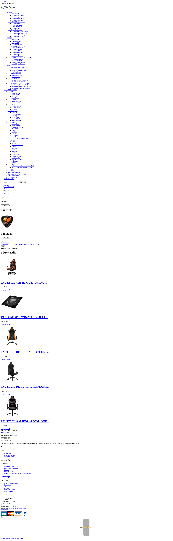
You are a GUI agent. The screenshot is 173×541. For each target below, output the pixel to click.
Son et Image (13, 128)
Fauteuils (14, 146)
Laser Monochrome (17, 75)
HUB (13, 141)
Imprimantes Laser (14, 73)
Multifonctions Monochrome (20, 80)
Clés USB (14, 112)
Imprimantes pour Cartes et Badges (21, 86)
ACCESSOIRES (10, 90)
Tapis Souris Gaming (18, 159)
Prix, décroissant (34, 244)
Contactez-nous (8, 471)
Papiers (11, 122)
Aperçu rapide (5, 290)
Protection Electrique (17, 145)
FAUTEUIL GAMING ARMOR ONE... (25, 421)
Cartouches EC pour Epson (19, 35)
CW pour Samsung (17, 44)
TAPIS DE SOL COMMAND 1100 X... (24, 317)
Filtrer (2, 246)
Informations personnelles (11, 483)
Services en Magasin (14, 172)
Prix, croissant (25, 244)
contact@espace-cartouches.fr (17, 508)
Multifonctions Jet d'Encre (19, 70)
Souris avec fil (16, 93)
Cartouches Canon (17, 25)
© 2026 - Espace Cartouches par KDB (12, 538)
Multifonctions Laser (15, 78)
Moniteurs (18, 137)
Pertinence (4, 243)
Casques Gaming (16, 154)
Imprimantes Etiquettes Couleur (20, 85)
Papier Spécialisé (16, 125)
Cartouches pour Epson (18, 18)
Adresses (6, 488)
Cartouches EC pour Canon (19, 33)
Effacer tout (5, 205)
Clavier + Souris (16, 109)
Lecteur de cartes (16, 143)
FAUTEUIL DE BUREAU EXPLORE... (25, 352)
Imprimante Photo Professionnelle (21, 88)
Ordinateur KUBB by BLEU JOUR (22, 167)
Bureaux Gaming (16, 156)
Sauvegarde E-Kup (13, 175)
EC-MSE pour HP (17, 60)
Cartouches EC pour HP (18, 36)
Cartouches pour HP (17, 20)
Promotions (7, 453)
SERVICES (9, 171)
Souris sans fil (15, 94)
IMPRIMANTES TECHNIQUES (19, 83)
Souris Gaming (16, 158)
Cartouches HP (16, 28)
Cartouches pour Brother (19, 15)
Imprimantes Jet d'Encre (16, 67)
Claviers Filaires (16, 106)
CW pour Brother (17, 41)
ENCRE (8, 12)
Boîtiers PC (15, 161)
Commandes (7, 485)
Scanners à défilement (18, 103)
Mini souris (15, 96)
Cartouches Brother (17, 23)
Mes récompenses (9, 491)
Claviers (11, 104)
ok (2, 198)
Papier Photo (15, 124)
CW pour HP (15, 43)
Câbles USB (15, 117)
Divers (11, 140)
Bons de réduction (9, 489)
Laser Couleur (16, 77)
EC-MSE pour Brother (18, 59)
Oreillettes (14, 132)
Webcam (14, 133)
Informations (4, 509)
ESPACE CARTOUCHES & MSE (19, 57)
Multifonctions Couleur (18, 81)
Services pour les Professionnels (17, 174)
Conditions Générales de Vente (13, 468)
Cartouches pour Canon (18, 17)
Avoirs (6, 486)
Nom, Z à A (17, 244)
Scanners (12, 99)
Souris (11, 91)
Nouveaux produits (9, 455)
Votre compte (5, 477)
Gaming (11, 149)
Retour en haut (6, 432)
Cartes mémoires (16, 114)
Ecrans (15, 135)
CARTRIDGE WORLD (16, 13)
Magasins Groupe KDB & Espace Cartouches (17, 473)
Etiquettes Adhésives (17, 127)
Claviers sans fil (16, 107)
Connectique (13, 115)
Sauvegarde (12, 111)
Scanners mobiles (16, 101)
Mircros (14, 162)
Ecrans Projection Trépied (22, 138)
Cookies (6, 470)
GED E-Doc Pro (12, 177)
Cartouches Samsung (18, 52)
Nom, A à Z (10, 244)
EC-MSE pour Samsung (18, 62)
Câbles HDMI (16, 119)
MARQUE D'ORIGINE (16, 22)
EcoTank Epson (16, 72)
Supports (14, 148)
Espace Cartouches (15, 30)
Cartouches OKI (16, 54)
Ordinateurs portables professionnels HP (23, 166)
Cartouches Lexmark (17, 56)
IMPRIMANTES (10, 65)
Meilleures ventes (9, 456)
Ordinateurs (12, 164)
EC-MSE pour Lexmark (18, 64)
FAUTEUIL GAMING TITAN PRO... (24, 282)
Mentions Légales (9, 466)
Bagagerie (11, 169)
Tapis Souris (15, 98)
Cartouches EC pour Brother (20, 31)
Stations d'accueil (16, 120)
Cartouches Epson (17, 26)
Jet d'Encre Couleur (17, 69)
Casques (14, 130)
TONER (8, 38)
